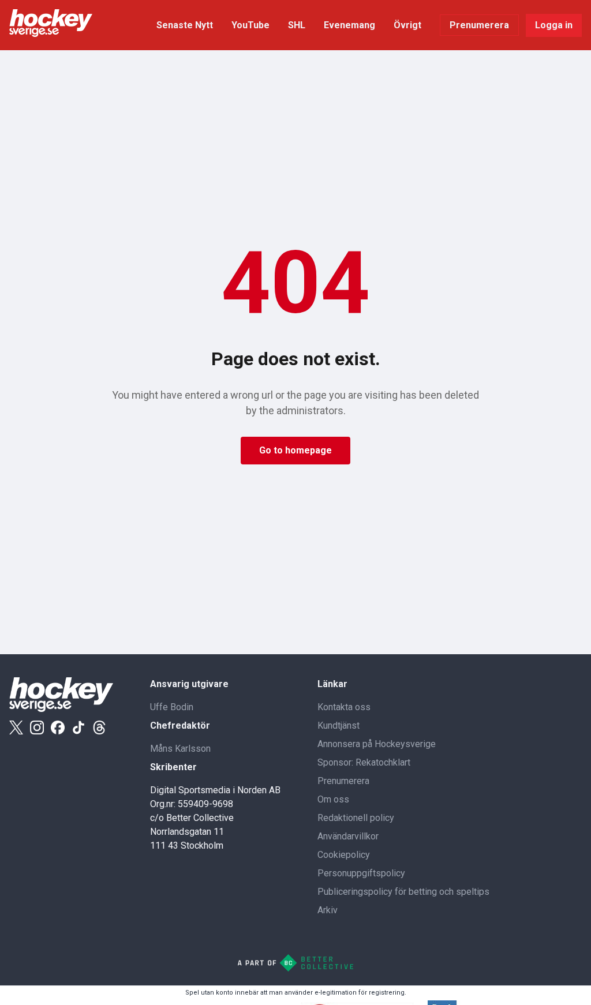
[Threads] (99, 727)
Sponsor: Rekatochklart (363, 762)
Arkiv (327, 910)
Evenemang (349, 25)
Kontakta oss (344, 707)
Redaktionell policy (355, 817)
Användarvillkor (348, 836)
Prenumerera (479, 25)
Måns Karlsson (180, 748)
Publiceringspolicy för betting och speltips (403, 891)
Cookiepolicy (343, 854)
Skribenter (173, 767)
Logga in (554, 25)
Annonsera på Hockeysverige (376, 743)
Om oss (333, 799)
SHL (296, 25)
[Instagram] (37, 727)
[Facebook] (58, 727)
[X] (16, 727)
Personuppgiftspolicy (361, 873)
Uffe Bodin (171, 707)
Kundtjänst (338, 725)
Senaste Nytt (184, 25)
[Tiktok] (78, 727)
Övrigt (407, 25)
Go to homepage (295, 450)
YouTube (250, 25)
